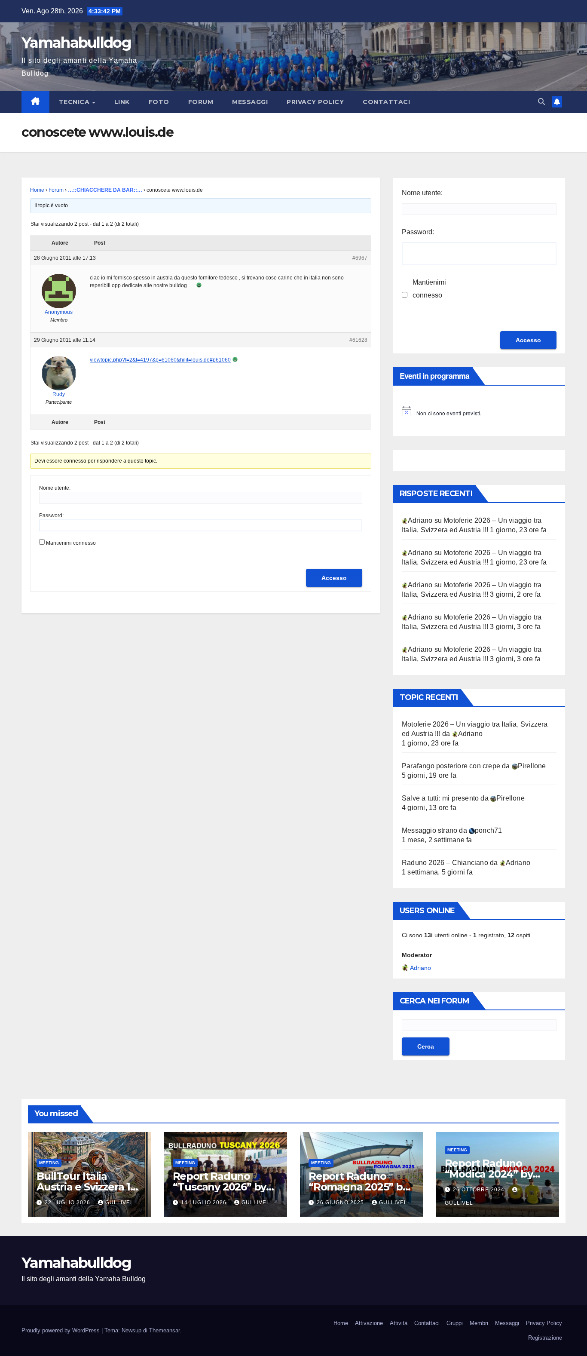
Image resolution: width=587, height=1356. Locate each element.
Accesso (334, 577)
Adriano (420, 967)
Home (37, 190)
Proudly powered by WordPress (61, 1330)
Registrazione (545, 1338)
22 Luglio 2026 (68, 1203)
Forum (201, 102)
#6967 (359, 258)
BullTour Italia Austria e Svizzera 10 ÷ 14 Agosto (87, 1187)
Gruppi (454, 1323)
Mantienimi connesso (71, 543)
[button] (541, 101)
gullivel (119, 1203)
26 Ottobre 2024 (479, 1190)
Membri (479, 1323)
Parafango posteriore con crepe (451, 766)
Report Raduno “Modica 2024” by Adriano (489, 1174)
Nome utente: (54, 488)
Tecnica (75, 102)
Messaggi (250, 102)
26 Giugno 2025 (341, 1203)
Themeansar (164, 1330)
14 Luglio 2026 (204, 1203)
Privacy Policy (315, 102)
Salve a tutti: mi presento (440, 798)
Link (122, 102)
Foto (159, 102)
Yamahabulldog (76, 43)
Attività (398, 1323)
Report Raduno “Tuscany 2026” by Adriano (219, 1187)
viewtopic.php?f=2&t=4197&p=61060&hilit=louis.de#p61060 (160, 360)
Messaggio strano (429, 830)
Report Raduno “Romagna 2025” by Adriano (358, 1187)
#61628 (358, 340)
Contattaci (386, 102)
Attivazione (369, 1323)
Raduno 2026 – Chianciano (445, 862)
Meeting (49, 1162)
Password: (51, 515)
